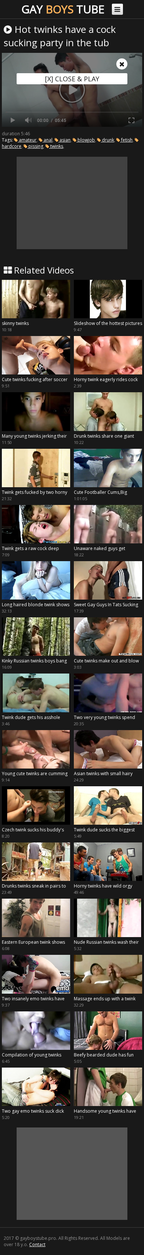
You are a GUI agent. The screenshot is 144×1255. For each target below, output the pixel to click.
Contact (37, 1244)
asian (64, 140)
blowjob (85, 140)
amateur (27, 140)
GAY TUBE (62, 9)
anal (47, 140)
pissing (35, 146)
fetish (126, 140)
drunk (107, 140)
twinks (56, 146)
